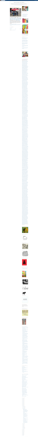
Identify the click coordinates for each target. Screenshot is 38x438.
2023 (23, 400)
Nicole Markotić (25, 212)
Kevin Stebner (25, 120)
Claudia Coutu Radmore (24, 190)
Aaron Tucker (27, 116)
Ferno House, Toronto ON (24, 379)
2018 (23, 404)
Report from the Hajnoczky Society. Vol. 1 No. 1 (25, 137)
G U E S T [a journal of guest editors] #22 (25, 147)
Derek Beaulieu (26, 66)
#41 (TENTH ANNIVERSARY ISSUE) (25, 110)
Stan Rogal (25, 152)
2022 (23, 401)
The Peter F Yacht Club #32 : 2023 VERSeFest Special (25, 129)
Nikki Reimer (25, 118)
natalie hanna (25, 197)
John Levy (26, 71)
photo (17, 24)
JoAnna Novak (24, 101)
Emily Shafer (24, 66)
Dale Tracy (24, 110)
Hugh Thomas (23, 212)
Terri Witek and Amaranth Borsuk (25, 156)
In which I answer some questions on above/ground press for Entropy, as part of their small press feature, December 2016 (25, 332)
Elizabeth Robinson (26, 203)
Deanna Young (25, 222)
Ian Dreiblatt (26, 195)
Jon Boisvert (23, 198)
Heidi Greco (12, 24)
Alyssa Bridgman (25, 162)
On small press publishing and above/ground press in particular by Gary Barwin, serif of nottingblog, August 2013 (25, 344)
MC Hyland (24, 193)
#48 (25, 75)
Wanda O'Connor (25, 217)
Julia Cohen (27, 101)
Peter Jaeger (25, 104)
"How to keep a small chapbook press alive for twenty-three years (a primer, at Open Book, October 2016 (25, 334)
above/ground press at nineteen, (24, 352)
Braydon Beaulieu (24, 209)
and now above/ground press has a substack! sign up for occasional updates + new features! (24, 16)
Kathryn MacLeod (26, 221)
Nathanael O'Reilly (23, 97)
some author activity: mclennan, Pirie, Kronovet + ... (25, 418)
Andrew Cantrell (26, 174)
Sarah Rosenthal (23, 154)
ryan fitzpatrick (25, 67)
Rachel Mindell (27, 201)
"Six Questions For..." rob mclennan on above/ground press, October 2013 (25, 336)
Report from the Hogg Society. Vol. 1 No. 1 (25, 135)
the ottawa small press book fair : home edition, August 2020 (25, 328)
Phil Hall (24, 155)
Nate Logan (26, 102)
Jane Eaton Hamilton (26, 172)
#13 (25, 170)
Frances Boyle (24, 187)
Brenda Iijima (25, 165)
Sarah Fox (26, 206)
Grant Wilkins (23, 61)
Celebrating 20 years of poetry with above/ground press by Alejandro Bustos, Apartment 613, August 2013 (25, 346)
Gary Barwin (25, 76)
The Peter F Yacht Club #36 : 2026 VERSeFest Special (25, 70)
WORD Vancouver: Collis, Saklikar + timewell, (25, 409)
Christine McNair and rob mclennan (24, 216)
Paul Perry (25, 173)
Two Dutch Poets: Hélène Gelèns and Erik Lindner (25, 217)
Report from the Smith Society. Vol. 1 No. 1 (24, 129)
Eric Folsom (24, 223)
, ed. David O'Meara (24, 64)
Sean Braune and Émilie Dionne (25, 153)
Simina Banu (23, 184)
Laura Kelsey (23, 144)
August (23, 423)
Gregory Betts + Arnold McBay (25, 199)
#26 (25, 127)
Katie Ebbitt (27, 112)
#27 (26, 189)
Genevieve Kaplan (26, 138)
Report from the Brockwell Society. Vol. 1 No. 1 (24, 150)
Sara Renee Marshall (25, 194)
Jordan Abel (25, 206)
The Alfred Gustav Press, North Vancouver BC (24, 393)
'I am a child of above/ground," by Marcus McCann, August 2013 (24, 339)
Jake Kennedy (25, 72)
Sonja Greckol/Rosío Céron (24, 76)
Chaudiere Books (23, 366)
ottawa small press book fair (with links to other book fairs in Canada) (25, 268)
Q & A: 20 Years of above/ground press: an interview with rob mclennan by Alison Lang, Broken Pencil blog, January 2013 (25, 349)
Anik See (26, 164)
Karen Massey (23, 122)
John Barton (25, 207)
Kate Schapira (23, 213)
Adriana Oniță (23, 117)
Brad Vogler (24, 124)
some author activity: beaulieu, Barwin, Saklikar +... (25, 413)
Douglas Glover (26, 134)
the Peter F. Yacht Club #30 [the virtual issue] (25, 152)
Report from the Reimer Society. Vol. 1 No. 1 (24, 126)
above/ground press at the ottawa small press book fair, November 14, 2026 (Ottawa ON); (25, 48)
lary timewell (15, 24)
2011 (23, 432)
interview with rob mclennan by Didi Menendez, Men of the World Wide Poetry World (25, 360)
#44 (25, 98)
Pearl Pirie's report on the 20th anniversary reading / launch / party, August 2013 (25, 338)
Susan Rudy (26, 69)
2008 (23, 434)
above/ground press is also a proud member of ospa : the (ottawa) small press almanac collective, (25, 14)
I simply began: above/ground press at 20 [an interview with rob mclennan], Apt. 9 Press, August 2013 (25, 347)
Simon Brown (26, 154)
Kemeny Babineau (23, 174)
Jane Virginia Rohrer (24, 186)
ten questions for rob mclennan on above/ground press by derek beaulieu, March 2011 (24, 351)
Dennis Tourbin (24, 215)
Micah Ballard (24, 91)
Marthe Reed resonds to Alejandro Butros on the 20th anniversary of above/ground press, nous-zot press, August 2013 (25, 341)
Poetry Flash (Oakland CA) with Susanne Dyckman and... (25, 421)
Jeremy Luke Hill (23, 82)
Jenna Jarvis (25, 198)
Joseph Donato (26, 125)
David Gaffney (23, 78)
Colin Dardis (25, 116)
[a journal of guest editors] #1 (24, 193)
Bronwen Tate (27, 209)
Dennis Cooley (26, 168)
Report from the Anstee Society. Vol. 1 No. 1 (25, 142)
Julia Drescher (23, 125)
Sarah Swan (23, 207)
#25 (25, 133)
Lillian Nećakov (26, 82)
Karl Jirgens (26, 150)
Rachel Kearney (23, 180)
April (23, 426)
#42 (25, 106)
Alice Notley (24, 201)
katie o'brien (25, 167)
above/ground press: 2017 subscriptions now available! (25, 414)
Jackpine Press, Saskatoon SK (24, 382)
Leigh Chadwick (24, 139)
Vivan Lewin (26, 146)
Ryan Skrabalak (23, 96)
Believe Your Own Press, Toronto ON (25, 377)
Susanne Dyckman (23, 185)
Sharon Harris (25, 214)
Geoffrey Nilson (23, 138)
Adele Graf (25, 204)
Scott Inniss (26, 104)
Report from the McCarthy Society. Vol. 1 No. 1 (25, 136)
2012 (23, 431)
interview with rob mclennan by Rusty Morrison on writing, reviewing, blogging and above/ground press (25, 362)
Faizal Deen (24, 205)
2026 (23, 398)
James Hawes (24, 164)
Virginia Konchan (24, 191)
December (24, 406)
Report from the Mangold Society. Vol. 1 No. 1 (25, 139)
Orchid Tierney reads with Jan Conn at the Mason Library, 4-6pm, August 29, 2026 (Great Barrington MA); (25, 38)
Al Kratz (26, 165)
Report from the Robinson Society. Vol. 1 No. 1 (24, 145)
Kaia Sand (23, 218)
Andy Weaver (24, 99)
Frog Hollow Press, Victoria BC (24, 381)
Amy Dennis (25, 218)
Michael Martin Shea (23, 195)
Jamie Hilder (25, 122)
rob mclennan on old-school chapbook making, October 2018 (25, 330)
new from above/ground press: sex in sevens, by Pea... (25, 419)
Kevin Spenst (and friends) (25, 77)
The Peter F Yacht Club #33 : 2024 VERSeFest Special (25, 111)
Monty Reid (27, 91)
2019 (23, 403)
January (23, 428)
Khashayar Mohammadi (25, 176)
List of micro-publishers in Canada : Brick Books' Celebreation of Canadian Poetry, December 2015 (24, 335)
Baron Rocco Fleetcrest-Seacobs (24, 170)
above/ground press (19, 2)
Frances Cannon (25, 78)
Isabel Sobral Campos (24, 131)
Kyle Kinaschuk (25, 188)
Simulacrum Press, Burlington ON (24, 392)
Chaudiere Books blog (23, 367)
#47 (25, 81)
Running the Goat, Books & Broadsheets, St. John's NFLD (24, 391)
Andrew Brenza (25, 87)
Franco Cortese (23, 172)
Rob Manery (24, 220)
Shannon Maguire (25, 219)
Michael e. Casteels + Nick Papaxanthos (25, 175)
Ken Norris (25, 63)
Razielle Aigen (26, 180)
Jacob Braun (25, 96)
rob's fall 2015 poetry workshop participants (25, 211)
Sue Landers (24, 102)
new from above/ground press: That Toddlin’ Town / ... (25, 415)
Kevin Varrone (27, 155)
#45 (25, 93)
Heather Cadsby (24, 121)
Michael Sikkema (24, 85)
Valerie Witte (26, 158)
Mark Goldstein (25, 61)
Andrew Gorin (26, 124)
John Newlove (26, 185)
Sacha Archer (25, 108)
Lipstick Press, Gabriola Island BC (24, 384)
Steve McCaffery (24, 200)
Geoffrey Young (25, 60)
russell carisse (24, 81)
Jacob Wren (25, 112)
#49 (24, 69)
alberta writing (23, 368)
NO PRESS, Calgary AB (24, 386)
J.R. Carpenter (23, 67)
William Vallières (26, 130)
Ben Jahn (24, 130)
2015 (23, 429)
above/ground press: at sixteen (24, 354)
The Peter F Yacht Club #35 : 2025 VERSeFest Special (25, 94)
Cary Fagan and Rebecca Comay (25, 79)
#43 (25, 103)
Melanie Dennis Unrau (23, 136)
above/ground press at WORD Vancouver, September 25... (25, 422)
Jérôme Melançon (25, 65)
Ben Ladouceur (23, 84)
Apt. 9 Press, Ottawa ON (24, 376)
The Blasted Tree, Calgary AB (24, 394)
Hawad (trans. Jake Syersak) (25, 183)
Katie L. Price (27, 211)
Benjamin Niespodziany (25, 79)
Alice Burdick (26, 99)
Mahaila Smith (25, 105)
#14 (25, 168)
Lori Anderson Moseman (26, 95)
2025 (23, 399)
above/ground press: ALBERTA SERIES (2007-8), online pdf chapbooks (25, 356)
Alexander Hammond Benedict (25, 103)
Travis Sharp (24, 71)
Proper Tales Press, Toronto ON (24, 389)
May (23, 425)
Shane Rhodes (23, 105)
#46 (24, 88)
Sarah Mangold (23, 192)
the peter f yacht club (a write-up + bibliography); (24, 353)
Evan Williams (27, 121)
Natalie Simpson (23, 152)
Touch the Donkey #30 (24, 161)
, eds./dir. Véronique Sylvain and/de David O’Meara (25, 74)
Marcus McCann (24, 216)
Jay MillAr (24, 221)
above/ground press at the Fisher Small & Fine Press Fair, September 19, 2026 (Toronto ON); (25, 46)
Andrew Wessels (27, 199)
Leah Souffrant (27, 90)
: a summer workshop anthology (25, 192)
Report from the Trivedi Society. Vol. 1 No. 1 (25, 132)
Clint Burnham (24, 113)
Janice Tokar (23, 214)
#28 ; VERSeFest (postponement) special (25, 179)
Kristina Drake (23, 204)
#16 (25, 166)
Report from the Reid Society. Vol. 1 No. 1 (24, 143)
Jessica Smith (26, 182)
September (24, 408)
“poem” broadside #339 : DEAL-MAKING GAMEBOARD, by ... (25, 410)
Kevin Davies (23, 95)
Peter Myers (27, 108)
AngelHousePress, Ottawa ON (24, 375)
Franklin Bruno (25, 157)
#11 (25, 174)
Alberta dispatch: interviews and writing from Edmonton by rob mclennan (25, 359)
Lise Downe (27, 198)
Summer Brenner (25, 160)
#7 (25, 182)
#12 (25, 173)
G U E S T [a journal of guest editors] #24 (25, 135)
